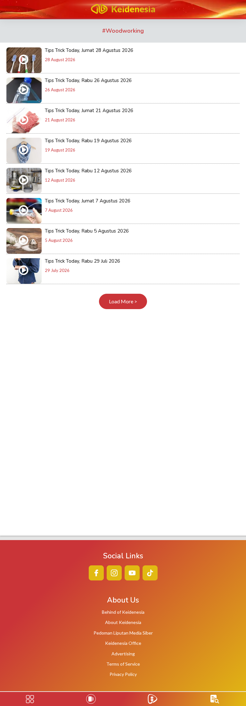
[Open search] (215, 699)
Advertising (123, 653)
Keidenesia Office (123, 643)
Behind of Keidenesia (123, 612)
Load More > (123, 301)
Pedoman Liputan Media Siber (123, 633)
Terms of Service (123, 664)
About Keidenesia (123, 622)
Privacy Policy (123, 674)
